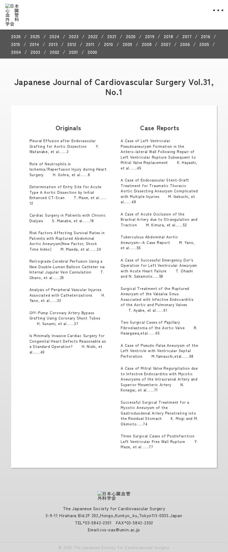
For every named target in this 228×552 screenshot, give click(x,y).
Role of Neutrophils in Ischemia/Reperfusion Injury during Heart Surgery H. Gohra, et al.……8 (68, 169)
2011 (90, 44)
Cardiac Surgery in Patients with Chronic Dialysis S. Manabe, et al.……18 (67, 217)
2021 (112, 36)
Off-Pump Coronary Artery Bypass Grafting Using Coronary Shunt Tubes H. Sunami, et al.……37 (64, 318)
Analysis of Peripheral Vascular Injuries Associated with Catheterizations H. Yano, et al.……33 (67, 295)
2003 (35, 52)
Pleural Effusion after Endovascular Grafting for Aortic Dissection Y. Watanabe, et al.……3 (64, 146)
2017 (187, 36)
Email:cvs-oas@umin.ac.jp (114, 529)
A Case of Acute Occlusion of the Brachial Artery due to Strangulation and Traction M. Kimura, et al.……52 (159, 219)
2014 (34, 44)
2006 (185, 44)
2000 (92, 52)
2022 (93, 36)
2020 (131, 36)
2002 (55, 52)
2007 (166, 44)
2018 (168, 36)
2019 (149, 36)
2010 (108, 44)
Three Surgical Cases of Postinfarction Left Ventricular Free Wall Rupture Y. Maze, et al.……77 (159, 441)
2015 (15, 44)
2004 (16, 52)
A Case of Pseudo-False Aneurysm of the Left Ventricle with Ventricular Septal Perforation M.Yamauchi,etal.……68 (159, 351)
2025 (35, 36)
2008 (147, 44)
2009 (127, 44)
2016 (205, 36)
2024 (54, 36)
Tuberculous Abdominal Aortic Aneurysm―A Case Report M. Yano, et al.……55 (158, 242)
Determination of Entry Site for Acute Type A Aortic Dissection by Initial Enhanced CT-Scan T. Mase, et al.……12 (68, 195)
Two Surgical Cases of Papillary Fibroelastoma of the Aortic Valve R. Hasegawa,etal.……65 (159, 327)
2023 (74, 36)
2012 (71, 44)
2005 (204, 44)
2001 (73, 52)
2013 (53, 44)
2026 (16, 36)
